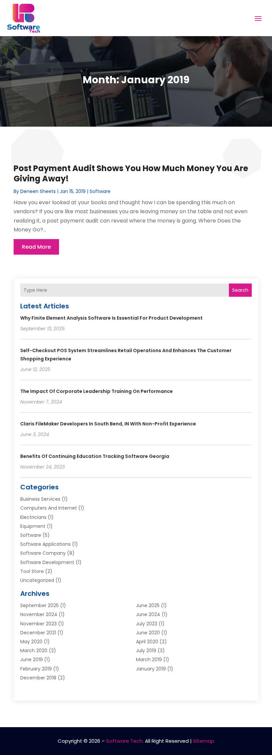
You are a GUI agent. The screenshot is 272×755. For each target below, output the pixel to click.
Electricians (33, 517)
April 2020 (147, 641)
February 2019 (36, 668)
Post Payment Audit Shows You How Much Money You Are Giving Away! (131, 173)
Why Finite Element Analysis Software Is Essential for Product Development (111, 318)
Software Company (43, 553)
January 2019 (151, 668)
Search (240, 290)
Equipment (32, 526)
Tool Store (32, 571)
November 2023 (38, 623)
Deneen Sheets (38, 191)
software (100, 191)
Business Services (40, 499)
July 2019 (146, 650)
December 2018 (38, 677)
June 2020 (148, 632)
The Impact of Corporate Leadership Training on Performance (96, 391)
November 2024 (38, 614)
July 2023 (146, 623)
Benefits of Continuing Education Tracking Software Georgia (94, 456)
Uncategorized (37, 580)
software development (47, 562)
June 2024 (148, 614)
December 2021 (38, 632)
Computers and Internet (48, 508)
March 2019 (149, 659)
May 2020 (31, 641)
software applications (45, 544)
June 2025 (148, 605)
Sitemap (203, 740)
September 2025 (39, 605)
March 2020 (33, 650)
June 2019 (31, 659)
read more (36, 247)
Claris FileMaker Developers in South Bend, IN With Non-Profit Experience (108, 423)
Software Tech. (125, 740)
